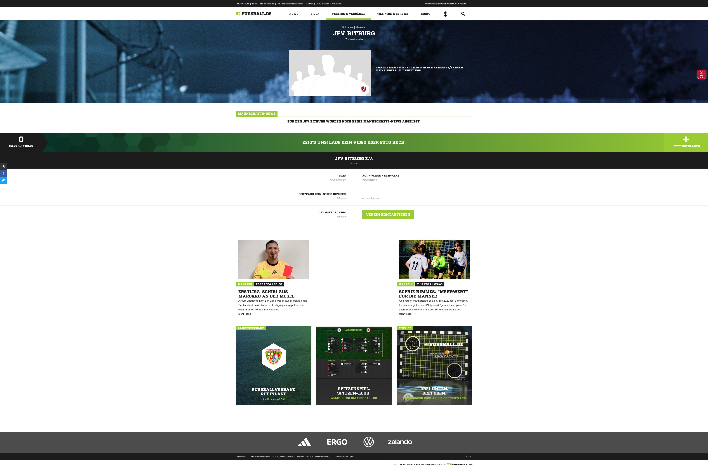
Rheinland (360, 27)
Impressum (241, 456)
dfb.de (254, 4)
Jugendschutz (302, 456)
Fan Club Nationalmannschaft (290, 4)
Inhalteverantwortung (321, 456)
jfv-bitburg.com (332, 212)
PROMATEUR (242, 4)
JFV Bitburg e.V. (354, 159)
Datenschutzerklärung (260, 456)
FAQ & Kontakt (322, 4)
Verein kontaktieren (388, 214)
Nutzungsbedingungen (283, 456)
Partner (309, 4)
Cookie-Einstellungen (344, 456)
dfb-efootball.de (267, 4)
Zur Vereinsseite (354, 39)
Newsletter (336, 4)
